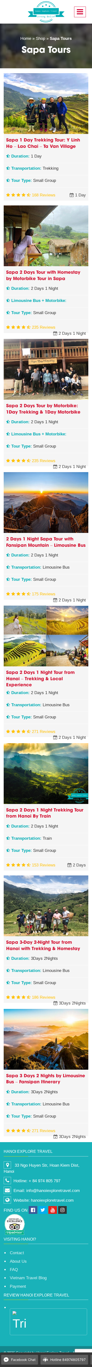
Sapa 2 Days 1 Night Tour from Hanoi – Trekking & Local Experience (40, 678)
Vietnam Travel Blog (28, 1278)
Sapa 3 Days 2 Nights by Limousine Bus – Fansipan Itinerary (45, 1078)
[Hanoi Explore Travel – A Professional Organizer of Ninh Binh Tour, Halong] (46, 11)
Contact (17, 1253)
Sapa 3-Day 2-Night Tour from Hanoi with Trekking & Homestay (43, 945)
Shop (40, 38)
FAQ (14, 1269)
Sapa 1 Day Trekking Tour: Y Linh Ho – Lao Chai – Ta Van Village (43, 142)
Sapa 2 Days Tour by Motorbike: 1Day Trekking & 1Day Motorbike (43, 408)
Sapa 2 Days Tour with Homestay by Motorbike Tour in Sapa (43, 275)
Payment (18, 1286)
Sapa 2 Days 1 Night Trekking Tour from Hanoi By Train (44, 812)
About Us (18, 1261)
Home (25, 38)
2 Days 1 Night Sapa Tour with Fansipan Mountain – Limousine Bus (46, 541)
